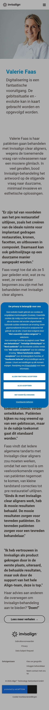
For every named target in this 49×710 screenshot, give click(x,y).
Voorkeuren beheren (24, 402)
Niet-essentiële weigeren (24, 395)
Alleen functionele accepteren (24, 376)
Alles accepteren (25, 386)
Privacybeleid (30, 365)
